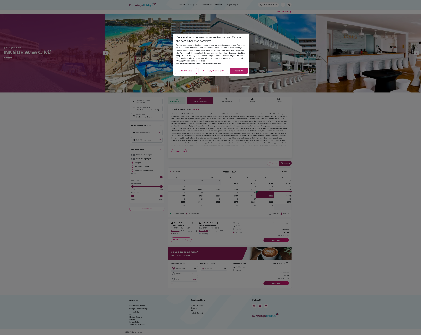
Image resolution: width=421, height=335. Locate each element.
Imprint (198, 63)
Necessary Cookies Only (213, 71)
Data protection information (185, 63)
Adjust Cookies (185, 71)
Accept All (239, 71)
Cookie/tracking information (211, 63)
